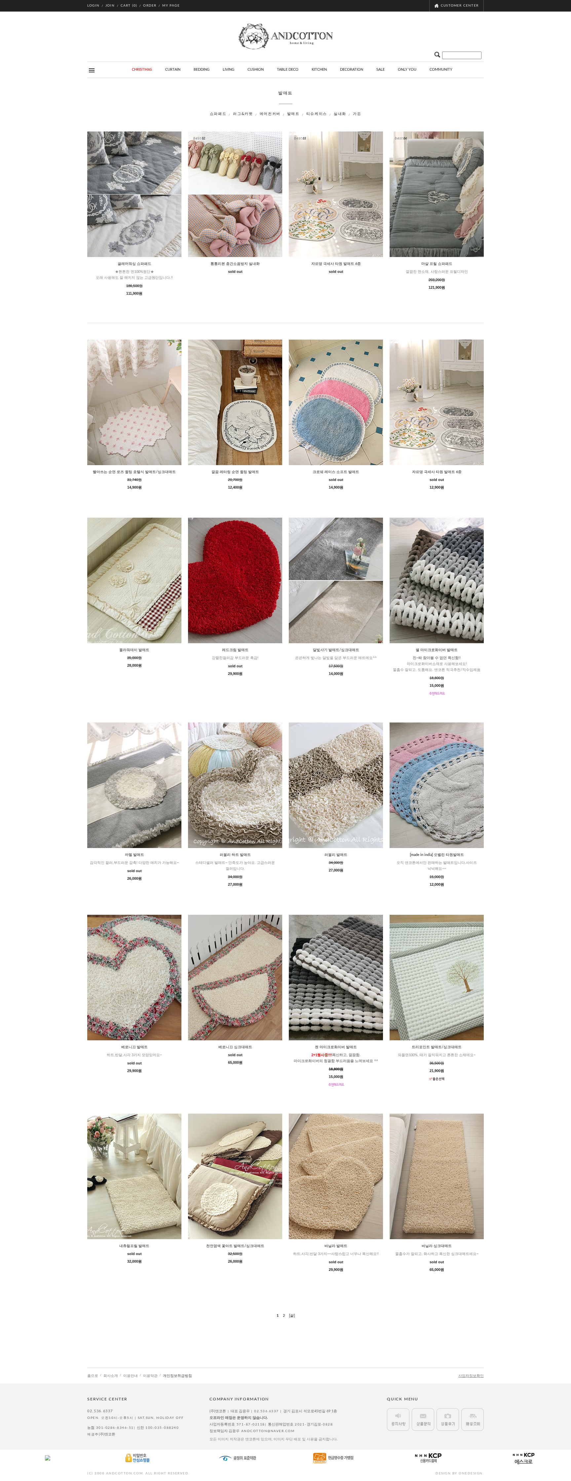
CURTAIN (172, 69)
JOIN (110, 5)
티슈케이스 (316, 114)
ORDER (149, 5)
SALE (380, 69)
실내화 (340, 114)
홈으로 (92, 1376)
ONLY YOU (407, 69)
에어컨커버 (270, 114)
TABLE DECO (287, 69)
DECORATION (351, 69)
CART (129, 5)
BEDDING (201, 69)
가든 (357, 114)
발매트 (293, 114)
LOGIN (93, 5)
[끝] (292, 1315)
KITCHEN (319, 69)
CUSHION (255, 69)
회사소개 (110, 1376)
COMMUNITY (441, 69)
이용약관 (150, 1376)
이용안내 (130, 1376)
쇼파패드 (218, 114)
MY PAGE (170, 5)
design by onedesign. (460, 1473)
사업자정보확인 (471, 1376)
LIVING (228, 69)
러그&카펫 (243, 114)
